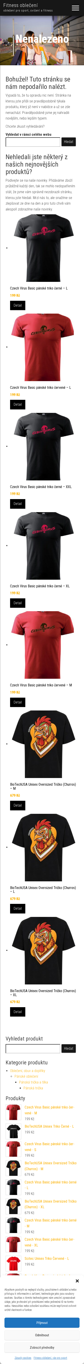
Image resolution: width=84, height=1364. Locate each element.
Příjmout (42, 1323)
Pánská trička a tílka (33, 1082)
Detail (18, 305)
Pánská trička (33, 1088)
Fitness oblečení (20, 5)
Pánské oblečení (26, 1076)
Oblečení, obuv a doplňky (27, 1071)
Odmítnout (42, 1335)
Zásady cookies (23, 1357)
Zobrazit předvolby (42, 1348)
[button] (77, 1281)
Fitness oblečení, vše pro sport (50, 1357)
